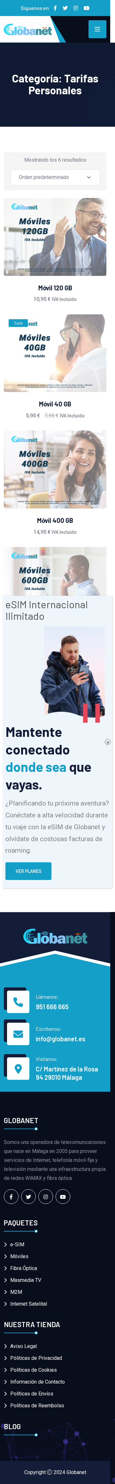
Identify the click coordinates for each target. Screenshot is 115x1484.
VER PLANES (29, 871)
